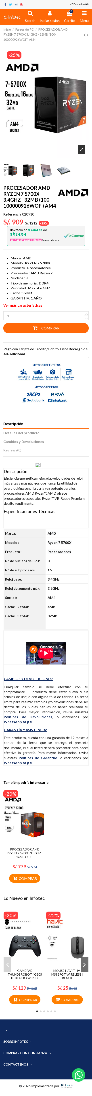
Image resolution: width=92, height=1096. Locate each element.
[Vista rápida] (28, 843)
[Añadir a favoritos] (21, 843)
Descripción (13, 423)
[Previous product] (85, 34)
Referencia (12, 214)
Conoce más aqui (50, 240)
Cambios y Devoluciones (23, 441)
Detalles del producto (21, 433)
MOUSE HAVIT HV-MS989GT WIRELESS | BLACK (67, 974)
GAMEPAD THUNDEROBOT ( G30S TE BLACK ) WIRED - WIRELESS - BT (25, 976)
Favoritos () (81, 4)
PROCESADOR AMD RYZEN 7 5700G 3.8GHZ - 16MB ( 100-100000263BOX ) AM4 (25, 854)
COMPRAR (50, 328)
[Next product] (88, 34)
